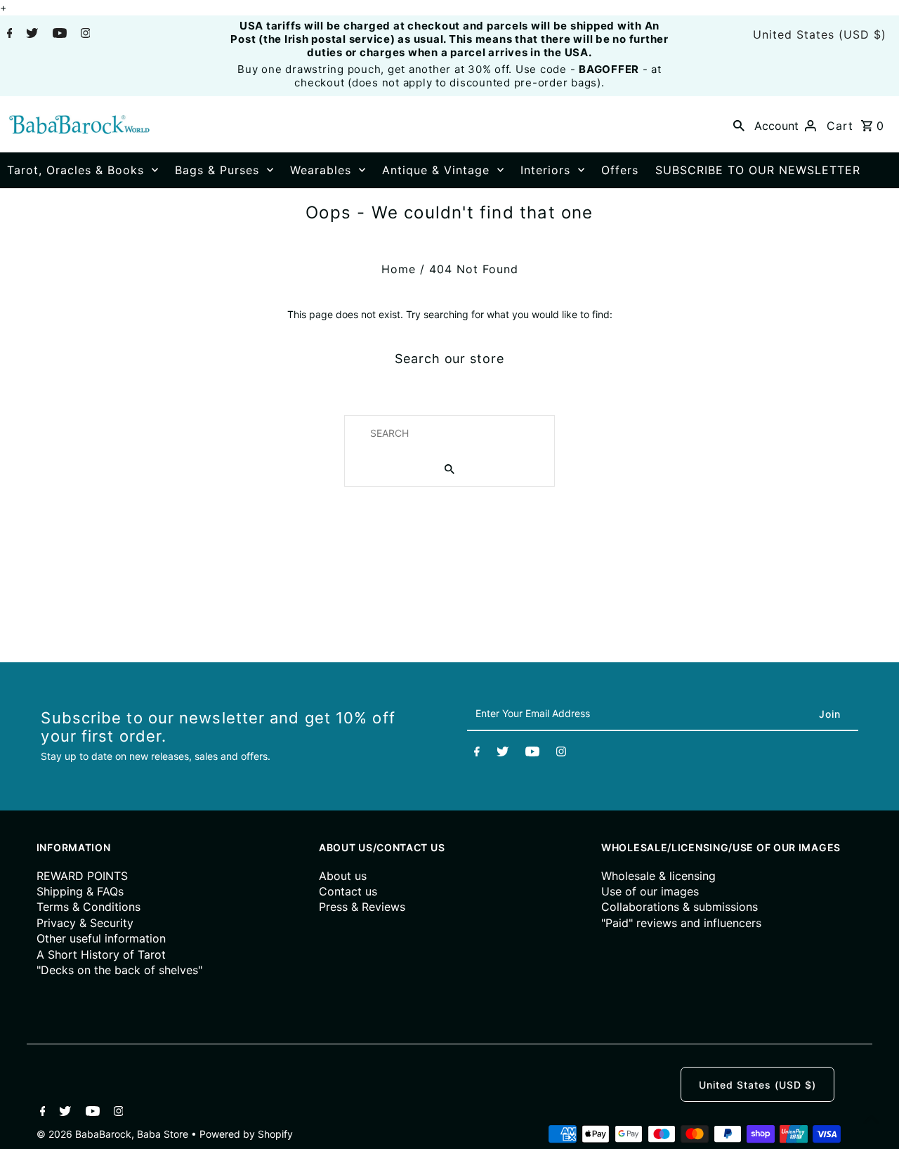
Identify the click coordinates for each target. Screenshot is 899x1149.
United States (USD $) (819, 34)
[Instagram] (84, 34)
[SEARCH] (739, 124)
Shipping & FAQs (80, 891)
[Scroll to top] (871, 1121)
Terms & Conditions (88, 907)
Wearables (320, 170)
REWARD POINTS (82, 876)
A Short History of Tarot (101, 954)
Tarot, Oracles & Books (75, 170)
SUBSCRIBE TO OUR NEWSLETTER (757, 170)
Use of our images (650, 891)
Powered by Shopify (246, 1134)
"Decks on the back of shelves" (119, 970)
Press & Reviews (362, 907)
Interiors (545, 170)
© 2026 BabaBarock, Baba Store (114, 1134)
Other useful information (101, 938)
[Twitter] (30, 34)
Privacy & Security (85, 923)
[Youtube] (58, 34)
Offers (619, 170)
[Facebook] (8, 34)
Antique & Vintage (436, 170)
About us (343, 876)
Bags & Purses (217, 170)
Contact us (348, 891)
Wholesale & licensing (658, 876)
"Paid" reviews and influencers (681, 923)
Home (398, 269)
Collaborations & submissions (679, 907)
